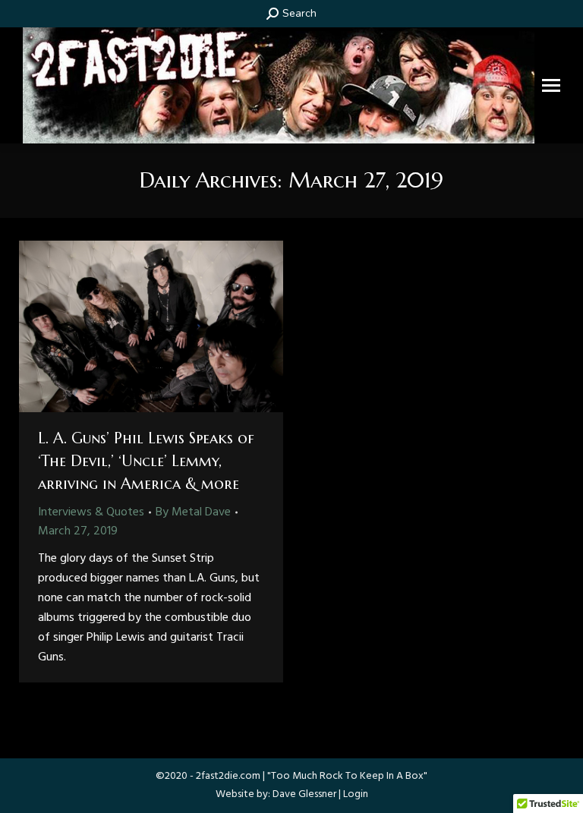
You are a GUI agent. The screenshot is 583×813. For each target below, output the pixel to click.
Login (355, 794)
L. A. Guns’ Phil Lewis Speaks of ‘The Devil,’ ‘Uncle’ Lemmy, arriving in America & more (146, 461)
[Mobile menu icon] (551, 85)
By (193, 512)
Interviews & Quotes (91, 512)
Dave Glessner (304, 794)
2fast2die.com (228, 776)
